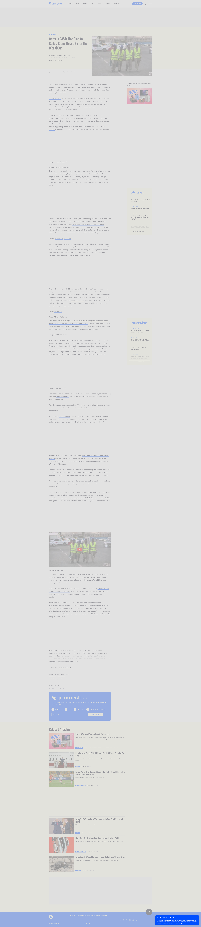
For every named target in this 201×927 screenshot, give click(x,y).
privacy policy (178, 921)
